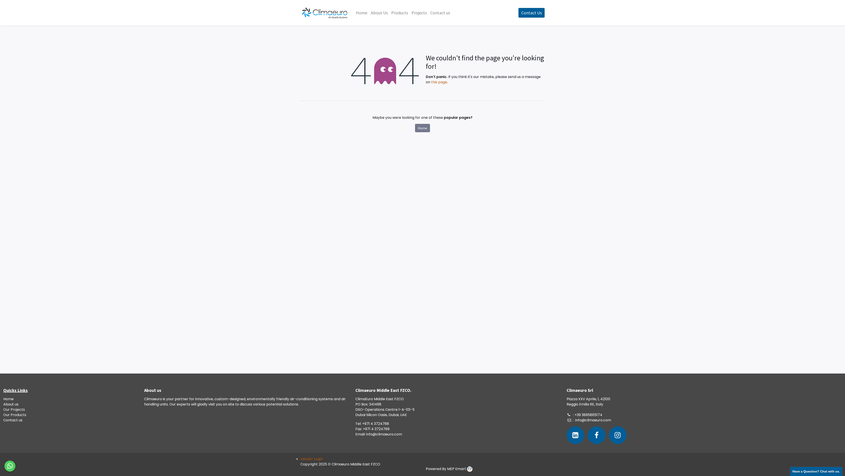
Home (422, 128)
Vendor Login (311, 458)
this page (439, 82)
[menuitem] (361, 13)
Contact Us (531, 12)
